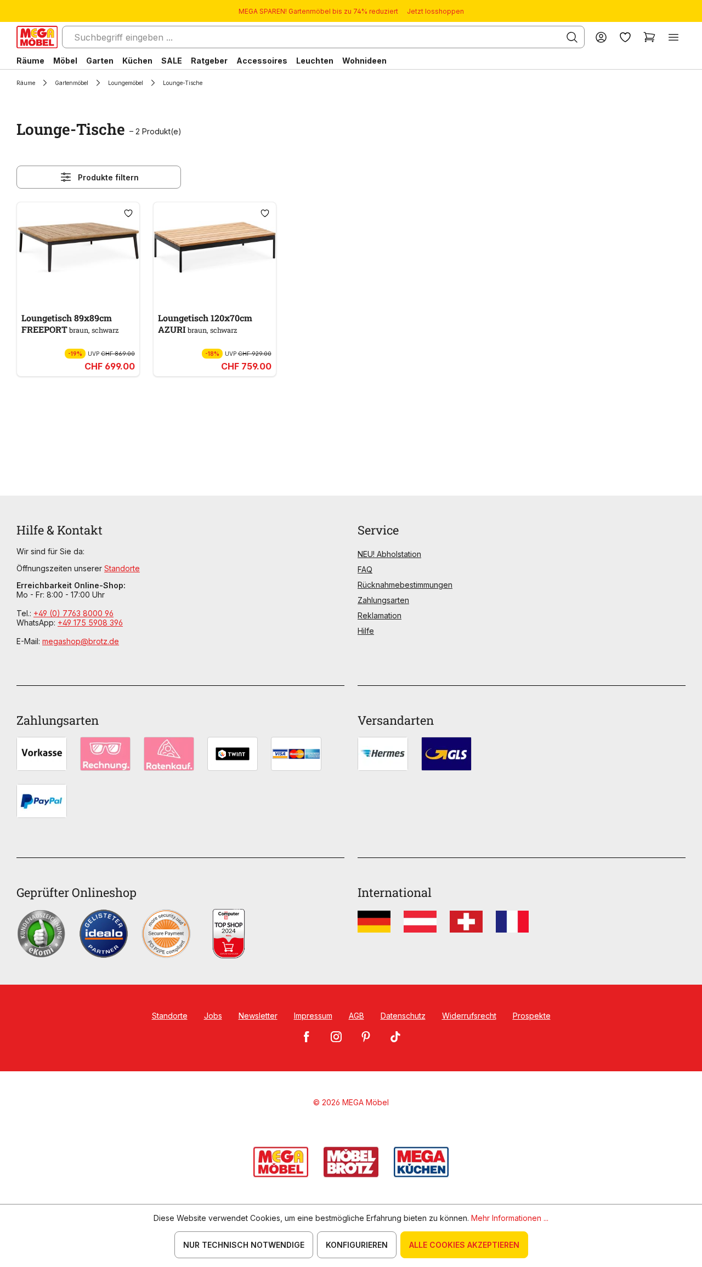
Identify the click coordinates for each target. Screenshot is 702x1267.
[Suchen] (572, 37)
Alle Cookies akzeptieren (464, 1244)
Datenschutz (403, 1015)
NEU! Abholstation (389, 554)
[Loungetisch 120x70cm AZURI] (215, 247)
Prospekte (532, 1015)
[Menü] (673, 37)
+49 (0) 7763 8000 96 (73, 613)
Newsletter (258, 1015)
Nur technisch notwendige (243, 1244)
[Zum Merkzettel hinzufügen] (128, 213)
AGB (356, 1015)
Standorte (122, 568)
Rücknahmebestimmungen (405, 584)
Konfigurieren (357, 1244)
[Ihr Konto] (601, 37)
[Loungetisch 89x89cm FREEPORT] (78, 247)
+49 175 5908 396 (90, 622)
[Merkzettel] (625, 37)
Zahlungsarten (383, 600)
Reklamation (379, 615)
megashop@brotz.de (80, 641)
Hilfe (366, 630)
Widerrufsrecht (469, 1015)
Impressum (313, 1015)
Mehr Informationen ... (509, 1218)
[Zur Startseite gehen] (37, 37)
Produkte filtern (108, 177)
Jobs (213, 1015)
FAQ (365, 569)
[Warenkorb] (649, 37)
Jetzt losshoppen (435, 11)
